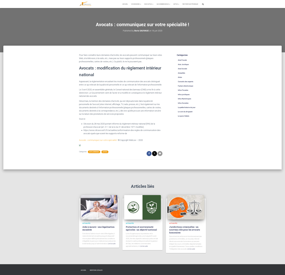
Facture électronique (190, 4)
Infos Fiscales (183, 90)
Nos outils (148, 4)
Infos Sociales (183, 103)
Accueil (125, 4)
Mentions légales (96, 270)
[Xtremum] (85, 4)
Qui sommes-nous (163, 4)
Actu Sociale (182, 69)
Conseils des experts (185, 81)
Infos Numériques (184, 99)
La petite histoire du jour (186, 107)
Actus (175, 4)
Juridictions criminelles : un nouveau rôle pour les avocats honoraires (184, 230)
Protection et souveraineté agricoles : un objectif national (141, 228)
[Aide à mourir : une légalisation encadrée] (99, 207)
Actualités (181, 73)
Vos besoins (135, 4)
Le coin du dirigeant (185, 112)
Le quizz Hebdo (183, 116)
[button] (140, 4)
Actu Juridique (94, 151)
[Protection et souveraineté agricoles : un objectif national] (142, 207)
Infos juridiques (184, 94)
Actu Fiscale (182, 60)
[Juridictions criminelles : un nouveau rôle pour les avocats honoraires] (186, 207)
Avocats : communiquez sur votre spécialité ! (98, 140)
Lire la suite (111, 243)
